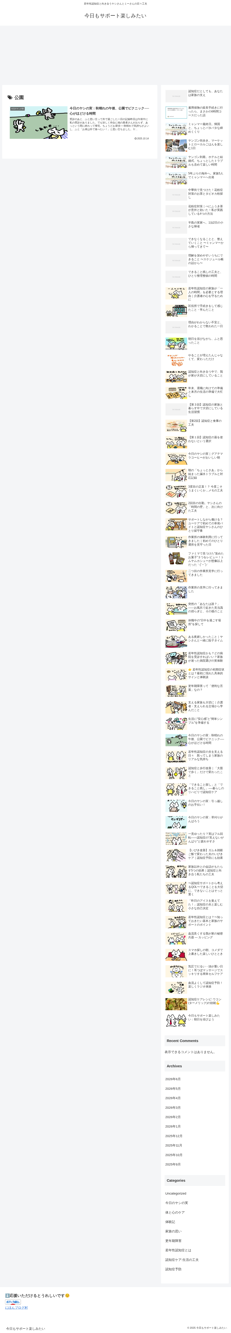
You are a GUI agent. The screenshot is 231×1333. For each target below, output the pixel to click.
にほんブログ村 (16, 1308)
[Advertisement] (115, 55)
